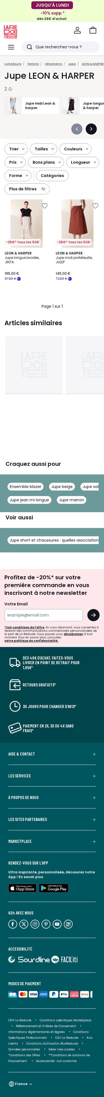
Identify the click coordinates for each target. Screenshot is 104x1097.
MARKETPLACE (20, 841)
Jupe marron (71, 500)
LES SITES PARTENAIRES (27, 819)
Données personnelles (24, 1049)
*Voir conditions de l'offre (24, 627)
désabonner (73, 634)
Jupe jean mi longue (29, 500)
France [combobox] (21, 1083)
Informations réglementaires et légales (36, 1032)
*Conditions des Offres (24, 1055)
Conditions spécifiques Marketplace (65, 1020)
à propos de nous (23, 797)
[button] (93, 30)
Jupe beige (62, 486)
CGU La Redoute (66, 1038)
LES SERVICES (19, 775)
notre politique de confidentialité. (31, 641)
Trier (14, 149)
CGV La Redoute (19, 1020)
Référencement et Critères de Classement (46, 1026)
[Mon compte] (77, 30)
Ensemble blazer (25, 486)
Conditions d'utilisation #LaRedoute (52, 1044)
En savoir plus (31, 876)
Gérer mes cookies (62, 1049)
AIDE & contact (21, 753)
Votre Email (16, 604)
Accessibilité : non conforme (56, 1061)
